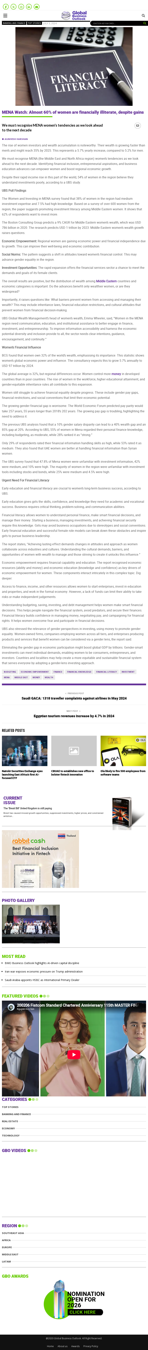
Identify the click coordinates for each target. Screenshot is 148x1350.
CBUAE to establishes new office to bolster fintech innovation (72, 773)
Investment (128, 671)
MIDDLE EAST (10, 1254)
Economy (8, 1128)
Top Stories (34, 23)
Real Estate (10, 1121)
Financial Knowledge (79, 671)
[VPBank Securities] (31, 887)
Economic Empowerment (35, 671)
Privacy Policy (90, 1346)
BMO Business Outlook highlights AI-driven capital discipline (42, 963)
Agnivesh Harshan (16, 139)
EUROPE (7, 1247)
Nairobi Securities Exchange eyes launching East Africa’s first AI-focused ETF (22, 774)
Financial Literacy (106, 671)
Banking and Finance (14, 23)
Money (36, 677)
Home (50, 1346)
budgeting (10, 671)
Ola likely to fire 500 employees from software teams (123, 773)
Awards (75, 1346)
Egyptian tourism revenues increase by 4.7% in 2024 (74, 716)
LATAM (6, 1261)
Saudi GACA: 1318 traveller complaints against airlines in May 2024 (74, 698)
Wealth (49, 677)
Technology (10, 1135)
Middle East (21, 677)
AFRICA (6, 1240)
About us (62, 1346)
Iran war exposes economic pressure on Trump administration (44, 971)
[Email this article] (138, 125)
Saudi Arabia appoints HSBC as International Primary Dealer (42, 980)
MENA (7, 677)
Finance (58, 671)
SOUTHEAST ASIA (13, 1233)
